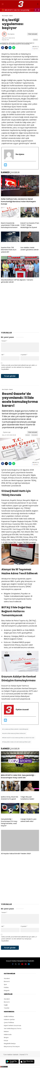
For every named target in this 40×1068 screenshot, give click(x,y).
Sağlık (6, 1005)
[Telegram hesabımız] (29, 964)
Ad (2, 355)
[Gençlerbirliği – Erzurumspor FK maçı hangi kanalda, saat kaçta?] (10, 810)
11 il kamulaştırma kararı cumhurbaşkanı (15, 729)
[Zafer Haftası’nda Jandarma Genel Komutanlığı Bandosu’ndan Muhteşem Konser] (20, 185)
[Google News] (35, 49)
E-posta (24, 355)
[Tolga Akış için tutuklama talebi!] (29, 787)
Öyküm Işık (6, 432)
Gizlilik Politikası (9, 1016)
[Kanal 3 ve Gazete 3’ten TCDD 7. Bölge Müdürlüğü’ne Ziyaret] (29, 214)
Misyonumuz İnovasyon (12, 1046)
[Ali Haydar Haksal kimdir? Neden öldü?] (20, 840)
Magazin (7, 990)
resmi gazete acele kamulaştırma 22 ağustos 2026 (18, 738)
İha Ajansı (11, 34)
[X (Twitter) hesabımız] (16, 964)
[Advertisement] (20, 309)
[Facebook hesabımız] (12, 964)
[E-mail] (5, 165)
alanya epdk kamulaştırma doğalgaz (14, 733)
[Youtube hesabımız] (22, 964)
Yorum (4, 341)
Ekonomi (7, 981)
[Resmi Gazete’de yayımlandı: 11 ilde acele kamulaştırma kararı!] (10, 214)
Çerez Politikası (9, 1022)
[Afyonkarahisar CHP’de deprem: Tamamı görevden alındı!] (20, 266)
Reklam (6, 1031)
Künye (6, 1040)
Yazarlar (6, 1008)
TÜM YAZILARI (32, 34)
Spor (5, 984)
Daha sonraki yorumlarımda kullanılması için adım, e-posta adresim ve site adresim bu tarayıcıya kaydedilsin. (19, 367)
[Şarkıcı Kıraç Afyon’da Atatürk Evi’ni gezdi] (10, 787)
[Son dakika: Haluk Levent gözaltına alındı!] (29, 238)
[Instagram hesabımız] (19, 964)
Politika (6, 987)
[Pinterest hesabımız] (25, 964)
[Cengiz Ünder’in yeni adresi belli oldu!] (29, 810)
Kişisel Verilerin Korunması (12, 1025)
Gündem (34, 435)
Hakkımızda (7, 1034)
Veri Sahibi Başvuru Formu (12, 1028)
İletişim (6, 1037)
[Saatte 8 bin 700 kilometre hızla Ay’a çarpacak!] (10, 238)
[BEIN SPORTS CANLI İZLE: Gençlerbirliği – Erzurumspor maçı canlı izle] (20, 762)
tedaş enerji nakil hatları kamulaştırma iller (16, 742)
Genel (35, 40)
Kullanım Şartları (9, 1019)
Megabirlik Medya (10, 1043)
